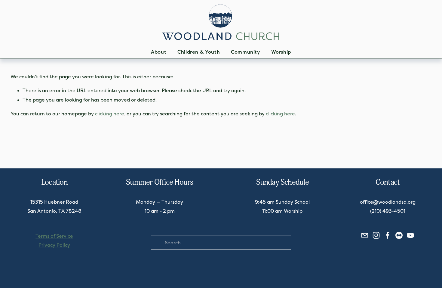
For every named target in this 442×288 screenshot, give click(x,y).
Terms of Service (54, 236)
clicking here (109, 114)
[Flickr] (399, 235)
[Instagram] (376, 235)
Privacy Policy (54, 245)
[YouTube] (410, 235)
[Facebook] (387, 235)
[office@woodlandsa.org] (364, 235)
